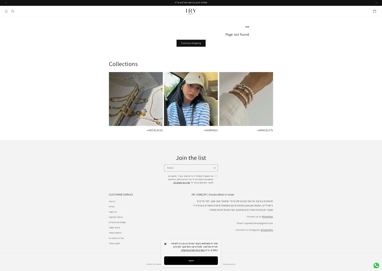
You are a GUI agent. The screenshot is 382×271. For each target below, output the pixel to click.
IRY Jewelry (157, 264)
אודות (112, 206)
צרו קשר (113, 212)
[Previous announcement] (6, 3)
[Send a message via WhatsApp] (376, 265)
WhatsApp (267, 216)
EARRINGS (212, 130)
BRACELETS (266, 130)
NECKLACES (156, 130)
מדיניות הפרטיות (181, 182)
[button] (6, 11)
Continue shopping (191, 43)
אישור (191, 260)
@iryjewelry (267, 229)
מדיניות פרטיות (116, 238)
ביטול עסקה (114, 227)
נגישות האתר (115, 232)
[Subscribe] (214, 167)
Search (112, 201)
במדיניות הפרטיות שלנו (193, 250)
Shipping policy (229, 264)
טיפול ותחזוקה (116, 217)
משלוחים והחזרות (117, 222)
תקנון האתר (114, 243)
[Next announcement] (376, 3)
